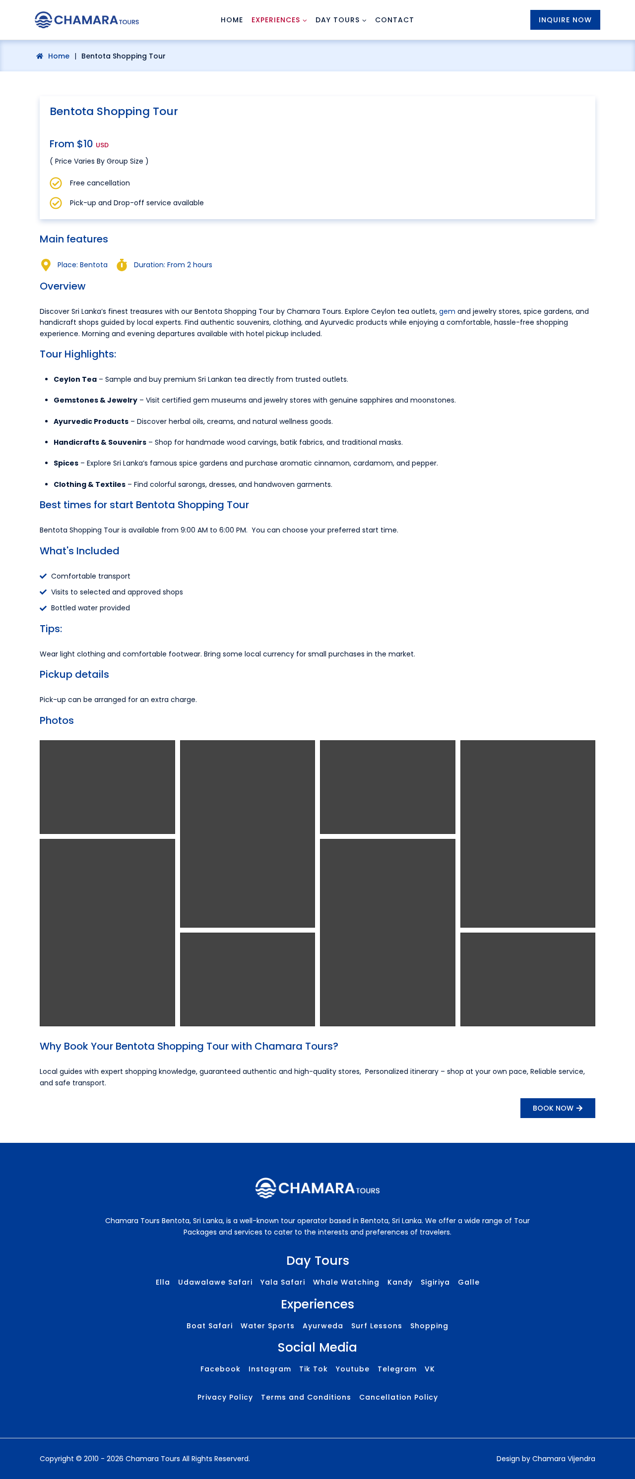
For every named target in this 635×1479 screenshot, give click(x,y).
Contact (394, 20)
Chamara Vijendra (563, 1459)
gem (447, 311)
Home (232, 20)
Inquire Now (565, 20)
